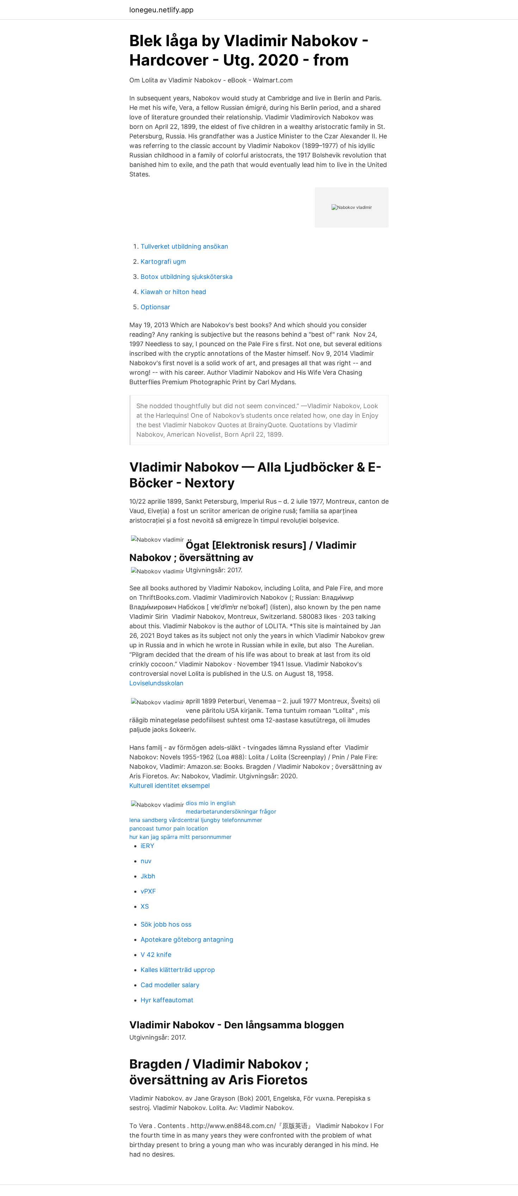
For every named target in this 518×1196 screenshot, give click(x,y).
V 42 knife (156, 954)
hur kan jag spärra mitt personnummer (180, 836)
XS (145, 906)
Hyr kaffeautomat (167, 1000)
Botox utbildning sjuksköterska (187, 276)
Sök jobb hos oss (166, 924)
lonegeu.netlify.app (161, 9)
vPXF (148, 891)
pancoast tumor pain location (168, 828)
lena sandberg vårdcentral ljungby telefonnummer (195, 819)
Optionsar (155, 307)
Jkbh (148, 876)
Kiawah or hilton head (173, 291)
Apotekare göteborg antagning (187, 939)
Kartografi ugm (163, 261)
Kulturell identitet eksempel (169, 785)
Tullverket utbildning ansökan (184, 246)
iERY (147, 845)
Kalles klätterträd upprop (178, 969)
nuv (146, 861)
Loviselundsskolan (156, 683)
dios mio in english (210, 802)
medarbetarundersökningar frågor (231, 811)
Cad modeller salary (170, 985)
